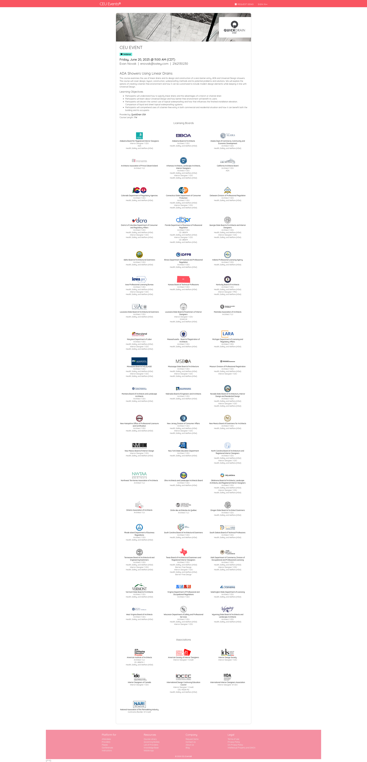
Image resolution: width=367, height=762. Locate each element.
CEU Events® (110, 3)
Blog (188, 748)
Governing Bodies (151, 742)
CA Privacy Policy (235, 745)
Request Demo (192, 739)
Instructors (107, 750)
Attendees (106, 739)
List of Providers (151, 745)
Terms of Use (233, 739)
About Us (190, 745)
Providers (106, 742)
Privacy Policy (234, 742)
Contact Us (191, 742)
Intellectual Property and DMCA (241, 748)
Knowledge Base (151, 748)
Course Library (150, 739)
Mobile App (149, 750)
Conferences (107, 748)
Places (105, 745)
